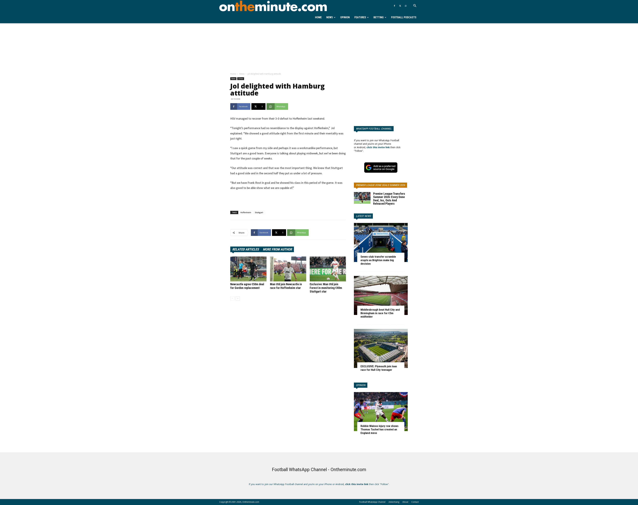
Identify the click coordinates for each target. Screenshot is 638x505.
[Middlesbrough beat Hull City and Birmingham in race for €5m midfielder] (381, 295)
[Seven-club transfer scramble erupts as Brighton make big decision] (381, 242)
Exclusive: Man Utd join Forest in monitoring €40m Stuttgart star (326, 287)
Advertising (394, 502)
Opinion (345, 17)
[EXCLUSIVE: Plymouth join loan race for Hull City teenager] (381, 348)
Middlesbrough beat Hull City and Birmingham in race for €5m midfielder (380, 313)
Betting (378, 17)
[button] (415, 6)
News (329, 17)
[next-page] (238, 298)
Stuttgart (259, 212)
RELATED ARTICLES (245, 249)
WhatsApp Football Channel (374, 128)
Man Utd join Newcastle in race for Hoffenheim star (286, 286)
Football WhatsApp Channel (372, 502)
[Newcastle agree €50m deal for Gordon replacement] (248, 268)
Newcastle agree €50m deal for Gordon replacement (247, 286)
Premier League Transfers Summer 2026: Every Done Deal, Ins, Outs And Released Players (389, 198)
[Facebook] (394, 6)
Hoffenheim (245, 212)
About (405, 502)
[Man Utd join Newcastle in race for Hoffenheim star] (288, 268)
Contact (415, 502)
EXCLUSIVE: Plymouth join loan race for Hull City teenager (379, 368)
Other (240, 78)
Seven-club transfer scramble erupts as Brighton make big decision (378, 260)
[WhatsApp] (405, 6)
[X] (400, 6)
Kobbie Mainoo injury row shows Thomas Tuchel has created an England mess (379, 429)
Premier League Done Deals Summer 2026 (380, 185)
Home (318, 17)
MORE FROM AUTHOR (277, 249)
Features (360, 17)
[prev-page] (232, 298)
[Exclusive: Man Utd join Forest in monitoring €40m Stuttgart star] (328, 268)
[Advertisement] (319, 48)
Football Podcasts (403, 17)
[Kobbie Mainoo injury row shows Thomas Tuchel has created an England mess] (381, 411)
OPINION (360, 385)
